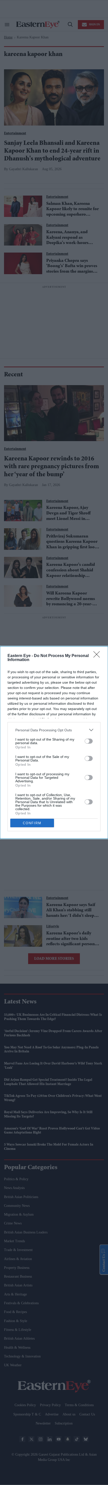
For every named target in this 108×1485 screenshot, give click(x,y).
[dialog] (54, 742)
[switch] (89, 741)
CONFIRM (32, 823)
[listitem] (54, 730)
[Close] (98, 656)
